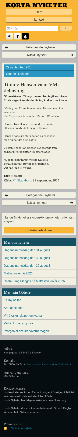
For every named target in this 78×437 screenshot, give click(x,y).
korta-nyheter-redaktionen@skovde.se (50, 364)
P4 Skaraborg (22, 180)
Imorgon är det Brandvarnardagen (26, 331)
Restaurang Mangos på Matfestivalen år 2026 (34, 281)
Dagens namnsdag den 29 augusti (27, 265)
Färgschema (25, 36)
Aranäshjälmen (14, 307)
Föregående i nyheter (40, 47)
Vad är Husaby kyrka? (18, 323)
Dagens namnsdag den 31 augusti (27, 250)
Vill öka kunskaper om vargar (23, 315)
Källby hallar (12, 300)
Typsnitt (17, 36)
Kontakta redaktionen (39, 230)
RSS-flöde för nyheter (21, 428)
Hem (39, 12)
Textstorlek (9, 36)
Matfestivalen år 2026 (18, 273)
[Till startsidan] (36, 5)
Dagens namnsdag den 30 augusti (27, 258)
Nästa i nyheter (37, 55)
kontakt (39, 19)
